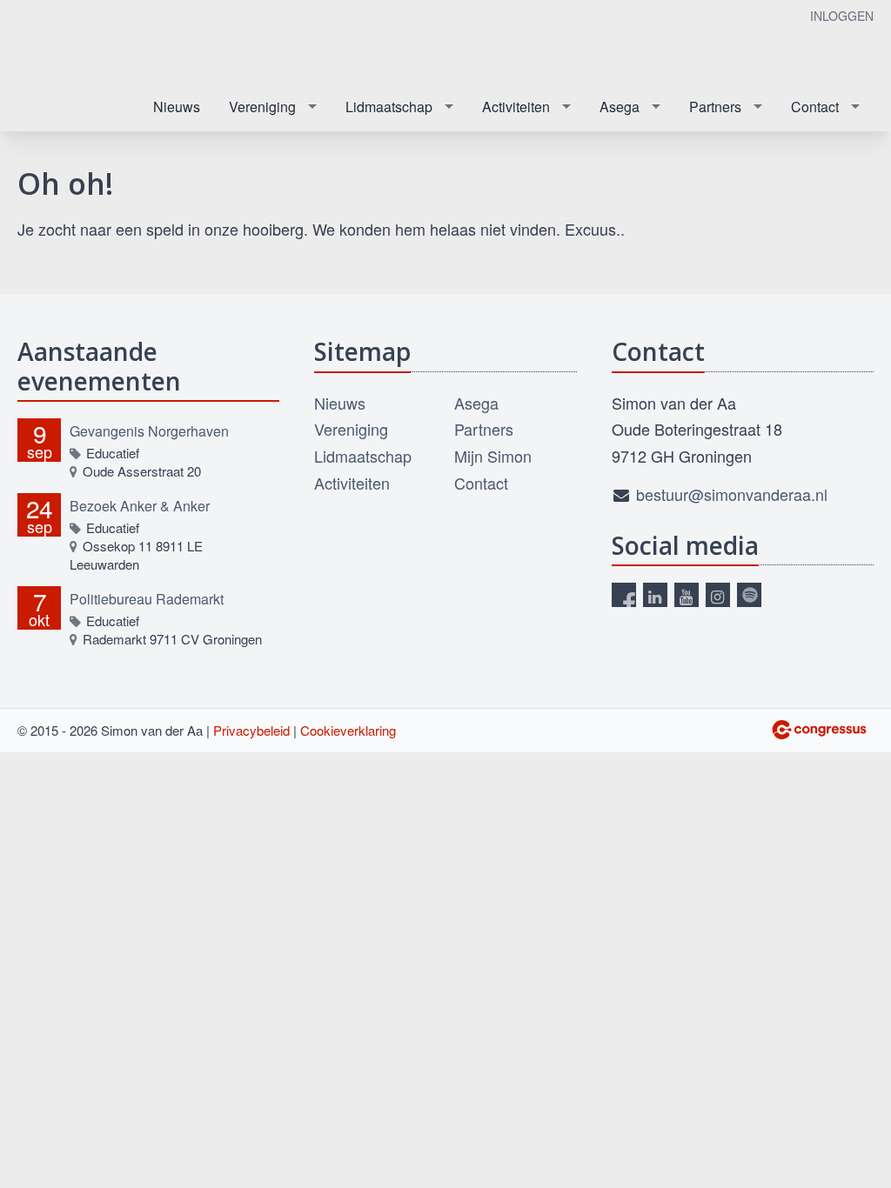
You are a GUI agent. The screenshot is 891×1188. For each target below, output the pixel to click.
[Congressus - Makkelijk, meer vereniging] (819, 729)
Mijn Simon (493, 455)
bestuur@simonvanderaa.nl (731, 494)
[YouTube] (686, 595)
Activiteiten (516, 107)
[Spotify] (749, 595)
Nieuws (176, 107)
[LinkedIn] (655, 595)
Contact (815, 107)
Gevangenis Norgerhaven (149, 431)
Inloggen (842, 15)
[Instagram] (718, 595)
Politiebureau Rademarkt (147, 599)
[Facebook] (624, 595)
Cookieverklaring (348, 730)
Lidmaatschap (388, 107)
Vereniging (262, 107)
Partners (715, 107)
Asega (620, 107)
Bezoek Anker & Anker (140, 506)
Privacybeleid (251, 730)
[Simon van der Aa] (104, 42)
